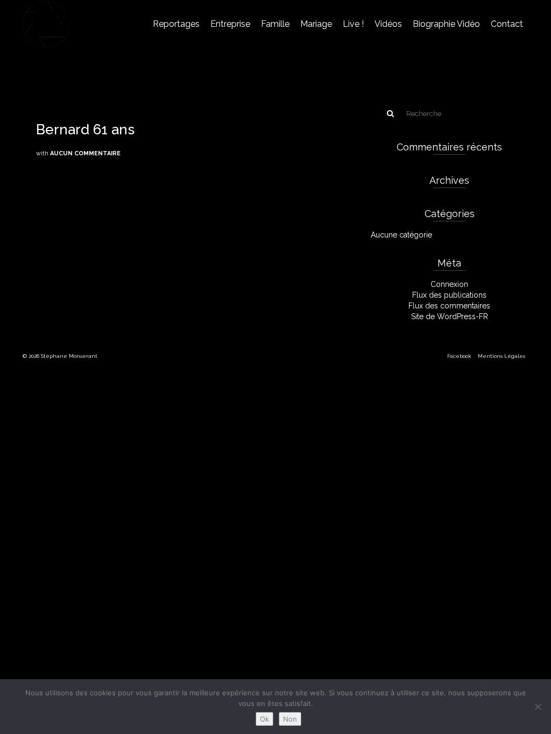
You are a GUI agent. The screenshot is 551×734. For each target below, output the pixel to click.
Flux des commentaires (449, 305)
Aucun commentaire (85, 153)
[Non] (537, 706)
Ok (264, 719)
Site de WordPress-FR (449, 316)
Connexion (449, 284)
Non (290, 719)
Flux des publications (449, 295)
